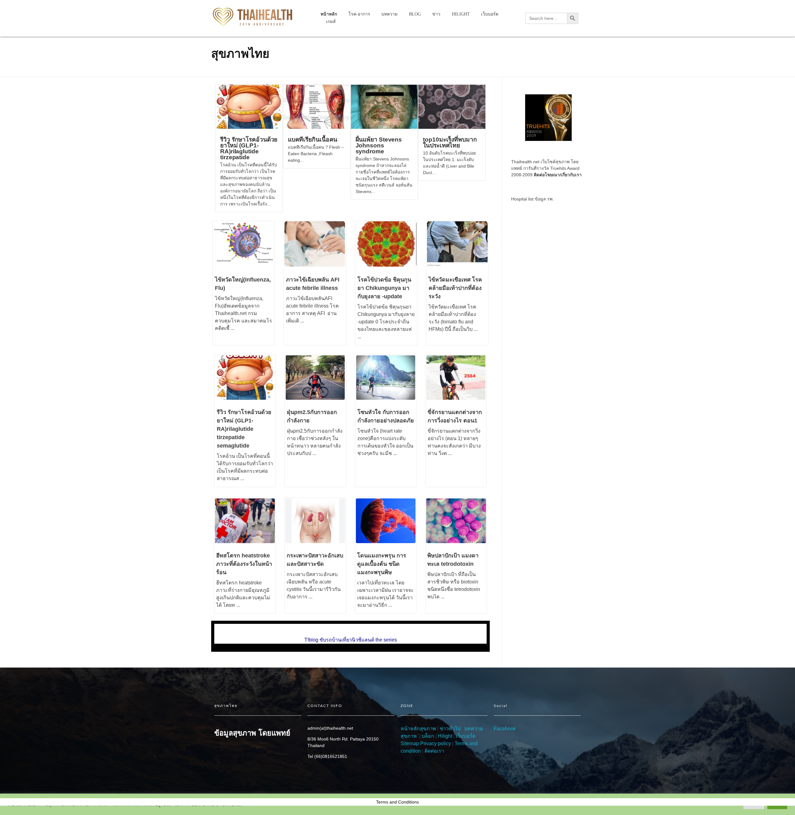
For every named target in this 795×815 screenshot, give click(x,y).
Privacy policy (435, 743)
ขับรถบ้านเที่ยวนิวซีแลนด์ (347, 639)
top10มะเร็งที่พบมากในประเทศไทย (450, 142)
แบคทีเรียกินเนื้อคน (313, 139)
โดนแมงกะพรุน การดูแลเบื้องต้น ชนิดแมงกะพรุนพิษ (381, 563)
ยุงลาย (408, 314)
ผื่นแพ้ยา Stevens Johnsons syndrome (379, 145)
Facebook (505, 728)
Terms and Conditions (397, 801)
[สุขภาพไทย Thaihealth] (253, 17)
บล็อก (428, 736)
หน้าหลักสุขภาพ (418, 728)
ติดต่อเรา (434, 751)
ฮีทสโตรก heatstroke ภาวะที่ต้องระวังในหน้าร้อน (244, 563)
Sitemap (410, 743)
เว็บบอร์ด (465, 736)
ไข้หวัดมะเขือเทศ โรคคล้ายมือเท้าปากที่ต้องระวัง (455, 288)
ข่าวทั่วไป (449, 728)
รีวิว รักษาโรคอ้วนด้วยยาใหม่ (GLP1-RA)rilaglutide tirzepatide (248, 148)
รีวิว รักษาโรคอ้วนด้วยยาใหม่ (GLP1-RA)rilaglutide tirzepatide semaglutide (244, 429)
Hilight (445, 736)
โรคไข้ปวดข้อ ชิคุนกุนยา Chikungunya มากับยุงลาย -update (384, 288)
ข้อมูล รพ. (544, 198)
